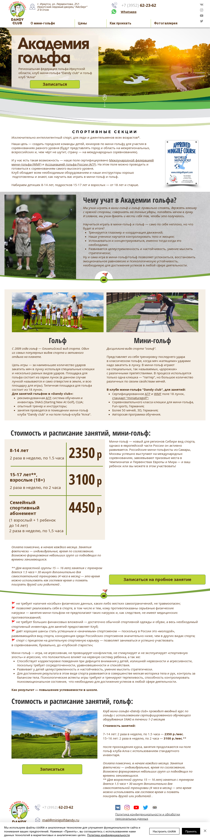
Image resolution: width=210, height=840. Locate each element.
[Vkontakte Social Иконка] (117, 807)
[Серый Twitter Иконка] (202, 21)
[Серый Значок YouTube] (202, 16)
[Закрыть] (205, 831)
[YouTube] (136, 807)
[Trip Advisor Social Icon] (154, 807)
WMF (157, 394)
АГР (48, 398)
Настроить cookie (164, 831)
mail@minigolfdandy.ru (60, 820)
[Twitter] (145, 807)
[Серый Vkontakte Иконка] (202, 4)
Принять (191, 831)
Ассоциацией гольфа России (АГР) (70, 164)
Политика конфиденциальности (108, 835)
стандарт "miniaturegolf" (130, 398)
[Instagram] (127, 807)
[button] (55, 84)
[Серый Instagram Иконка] (202, 10)
